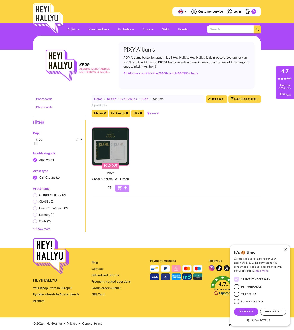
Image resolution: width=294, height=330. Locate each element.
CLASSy (46, 201)
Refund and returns (105, 275)
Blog (95, 262)
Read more (261, 270)
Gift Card (98, 294)
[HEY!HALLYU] (48, 18)
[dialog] (260, 285)
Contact (97, 268)
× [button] (285, 249)
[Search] (257, 29)
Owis (45, 221)
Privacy (72, 323)
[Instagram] (212, 269)
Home (98, 99)
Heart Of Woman (53, 208)
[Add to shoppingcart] (122, 188)
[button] (260, 320)
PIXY (144, 99)
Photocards (44, 99)
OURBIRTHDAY (52, 195)
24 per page (216, 99)
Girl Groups (49, 177)
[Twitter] (227, 269)
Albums (46, 160)
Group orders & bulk (106, 288)
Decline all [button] (273, 311)
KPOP (111, 99)
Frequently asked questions (111, 281)
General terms (92, 323)
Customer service (210, 11)
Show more (42, 229)
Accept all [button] (246, 311)
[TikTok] (219, 269)
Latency (46, 214)
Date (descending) (245, 99)
